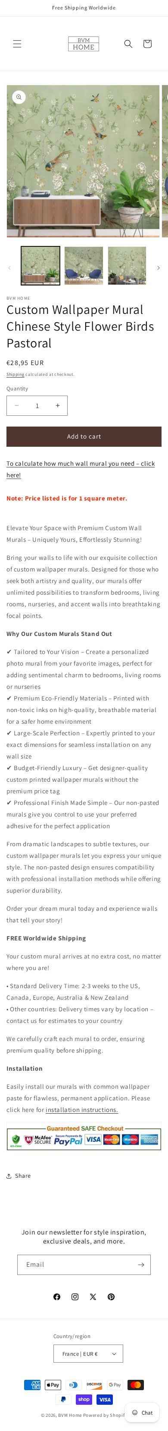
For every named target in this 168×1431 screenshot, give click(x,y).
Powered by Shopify (105, 1415)
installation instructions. (82, 1109)
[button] (17, 43)
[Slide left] (9, 267)
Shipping (15, 374)
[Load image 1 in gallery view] (40, 265)
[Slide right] (158, 267)
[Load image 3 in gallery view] (127, 265)
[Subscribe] (140, 1265)
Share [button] (23, 1175)
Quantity (17, 388)
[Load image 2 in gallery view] (83, 265)
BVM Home (70, 1415)
